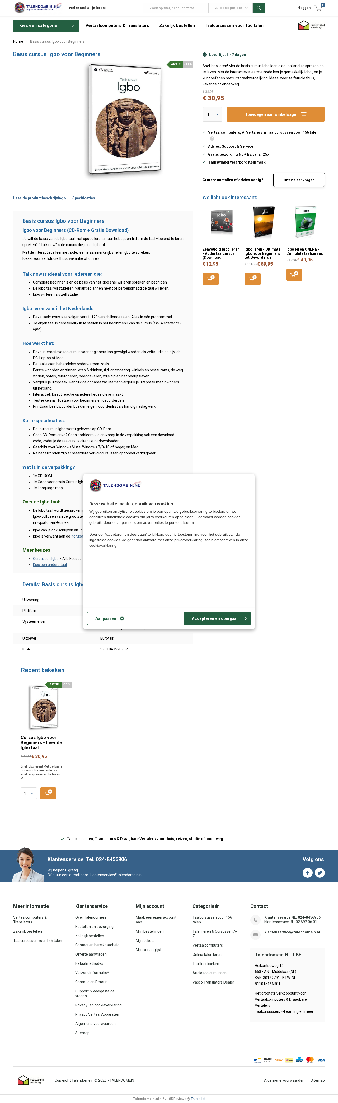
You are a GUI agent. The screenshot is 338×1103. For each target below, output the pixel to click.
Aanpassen (105, 618)
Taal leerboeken (206, 964)
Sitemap (82, 1033)
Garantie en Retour (91, 982)
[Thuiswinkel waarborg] (31, 1080)
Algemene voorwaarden (95, 1024)
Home (18, 41)
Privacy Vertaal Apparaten (97, 1014)
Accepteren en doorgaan (215, 618)
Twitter (320, 873)
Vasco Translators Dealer (213, 982)
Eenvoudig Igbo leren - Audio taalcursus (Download (221, 253)
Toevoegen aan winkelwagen (211, 279)
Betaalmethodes (89, 963)
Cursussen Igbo (46, 559)
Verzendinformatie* (92, 973)
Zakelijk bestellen (177, 25)
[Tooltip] (212, 139)
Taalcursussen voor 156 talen (234, 25)
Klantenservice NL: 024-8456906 (292, 917)
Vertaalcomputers (208, 945)
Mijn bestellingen (150, 931)
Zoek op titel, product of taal (259, 8)
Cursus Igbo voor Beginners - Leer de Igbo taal (41, 742)
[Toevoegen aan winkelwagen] (48, 793)
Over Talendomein (90, 917)
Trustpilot (198, 1099)
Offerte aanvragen (299, 180)
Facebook (308, 873)
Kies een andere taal (50, 565)
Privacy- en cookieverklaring (98, 1005)
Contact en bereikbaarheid (97, 945)
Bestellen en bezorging (94, 926)
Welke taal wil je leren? (87, 8)
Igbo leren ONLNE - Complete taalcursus (304, 251)
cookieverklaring (102, 545)
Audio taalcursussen (210, 973)
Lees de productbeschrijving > (39, 198)
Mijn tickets (145, 940)
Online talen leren (207, 954)
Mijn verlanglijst (148, 950)
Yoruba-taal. (81, 536)
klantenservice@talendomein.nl (292, 932)
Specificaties (83, 198)
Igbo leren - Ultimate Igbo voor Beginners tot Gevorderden (262, 253)
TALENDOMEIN (122, 1080)
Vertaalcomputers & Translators (117, 25)
